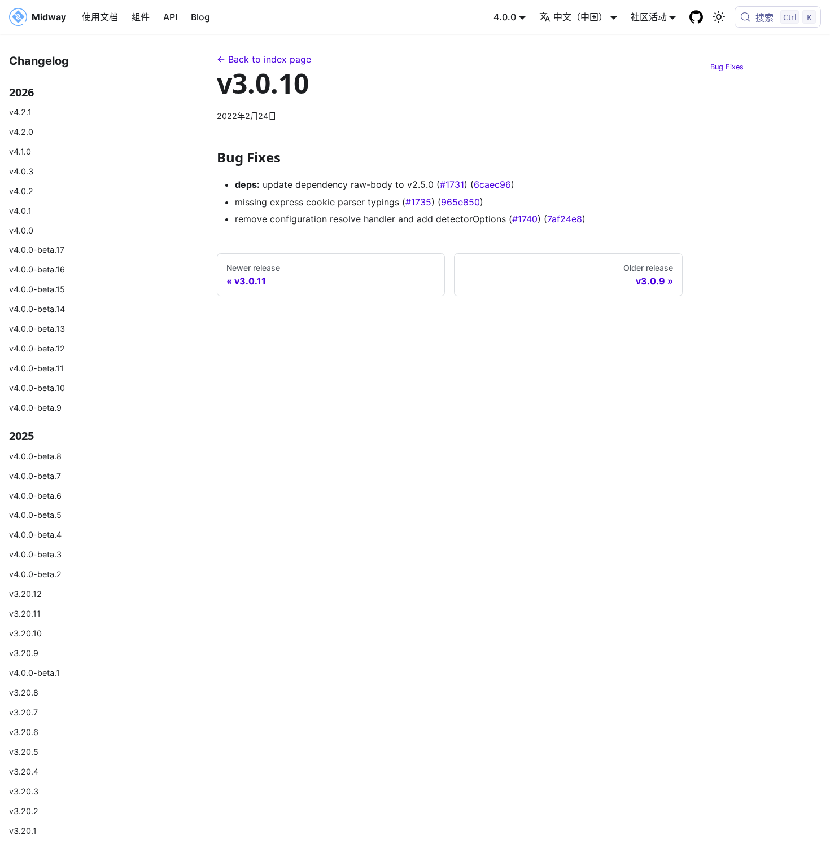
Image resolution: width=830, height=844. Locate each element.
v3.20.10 (25, 633)
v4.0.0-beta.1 (34, 673)
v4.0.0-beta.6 (35, 495)
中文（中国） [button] (580, 17)
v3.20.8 (23, 692)
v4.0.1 (20, 211)
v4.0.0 (21, 230)
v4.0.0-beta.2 (35, 574)
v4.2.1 (20, 112)
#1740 (525, 219)
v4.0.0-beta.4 (35, 534)
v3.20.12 (25, 594)
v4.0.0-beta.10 (37, 388)
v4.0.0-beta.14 (37, 309)
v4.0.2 (21, 191)
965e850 (460, 202)
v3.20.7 (23, 712)
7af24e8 (564, 219)
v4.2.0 (21, 132)
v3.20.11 (25, 613)
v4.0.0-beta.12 (37, 348)
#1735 (418, 202)
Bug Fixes (727, 67)
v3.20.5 (23, 752)
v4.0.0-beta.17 (36, 249)
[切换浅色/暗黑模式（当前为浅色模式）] (719, 17)
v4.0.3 (21, 171)
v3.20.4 (23, 771)
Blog (200, 17)
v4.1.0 (20, 151)
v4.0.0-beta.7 (35, 476)
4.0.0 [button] (504, 17)
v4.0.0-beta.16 (37, 269)
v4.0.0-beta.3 (35, 554)
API (170, 17)
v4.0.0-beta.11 (36, 368)
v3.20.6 (23, 732)
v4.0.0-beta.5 (35, 515)
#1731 (452, 184)
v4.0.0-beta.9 (35, 407)
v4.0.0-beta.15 (37, 289)
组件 (141, 17)
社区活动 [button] (649, 17)
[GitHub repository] (696, 17)
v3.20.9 (23, 653)
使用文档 (100, 17)
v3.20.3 (23, 791)
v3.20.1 (23, 831)
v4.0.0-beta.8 (35, 456)
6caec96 (492, 184)
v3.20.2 (23, 811)
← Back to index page (264, 59)
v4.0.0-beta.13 (37, 328)
